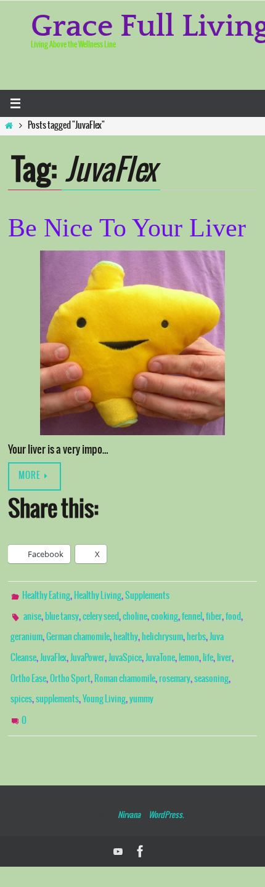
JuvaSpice (125, 649)
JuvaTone (160, 649)
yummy (141, 684)
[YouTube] (118, 830)
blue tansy (62, 613)
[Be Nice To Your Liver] (132, 343)
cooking (164, 613)
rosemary (174, 667)
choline (135, 613)
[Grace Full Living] (140, 830)
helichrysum (162, 631)
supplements (57, 684)
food (233, 613)
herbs (196, 631)
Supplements (147, 595)
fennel (192, 613)
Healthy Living (97, 595)
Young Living (104, 684)
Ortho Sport (70, 667)
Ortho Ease (28, 667)
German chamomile (78, 631)
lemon (189, 649)
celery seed (101, 613)
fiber (214, 613)
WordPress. (166, 794)
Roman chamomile (124, 667)
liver (224, 649)
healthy (125, 631)
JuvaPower (87, 649)
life (208, 649)
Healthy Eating (46, 595)
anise (32, 613)
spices (21, 684)
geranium (26, 631)
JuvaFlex (53, 649)
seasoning (211, 667)
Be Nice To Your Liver (127, 228)
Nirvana (129, 794)
